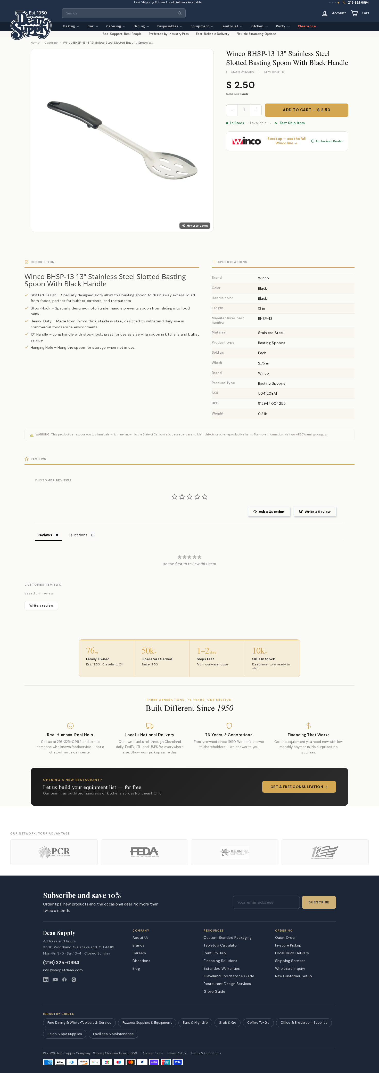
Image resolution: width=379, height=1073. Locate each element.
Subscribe (319, 902)
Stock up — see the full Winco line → (286, 141)
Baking (69, 26)
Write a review (41, 605)
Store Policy (177, 1053)
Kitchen (257, 26)
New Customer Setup (293, 976)
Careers (139, 953)
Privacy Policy (152, 1053)
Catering (114, 26)
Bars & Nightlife (195, 1022)
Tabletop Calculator (221, 945)
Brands (138, 945)
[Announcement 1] (330, 2)
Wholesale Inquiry (290, 968)
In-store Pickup (288, 945)
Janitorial (230, 26)
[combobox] (124, 13)
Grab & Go (227, 1022)
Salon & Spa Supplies (64, 1034)
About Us (141, 937)
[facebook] (64, 979)
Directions (141, 960)
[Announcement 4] (338, 3)
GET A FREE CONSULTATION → (299, 786)
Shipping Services (290, 960)
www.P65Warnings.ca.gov (308, 434)
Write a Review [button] (318, 511)
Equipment (200, 26)
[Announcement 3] (335, 2)
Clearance (307, 26)
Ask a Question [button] (271, 511)
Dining (140, 26)
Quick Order (285, 937)
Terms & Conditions (206, 1053)
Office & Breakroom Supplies (304, 1022)
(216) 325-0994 (61, 963)
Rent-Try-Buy (215, 953)
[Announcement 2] (332, 2)
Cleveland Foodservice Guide (229, 976)
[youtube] (55, 979)
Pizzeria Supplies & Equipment (147, 1022)
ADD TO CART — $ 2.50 (306, 110)
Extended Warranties (222, 968)
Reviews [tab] (44, 534)
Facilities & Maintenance (113, 1034)
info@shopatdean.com (63, 970)
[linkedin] (46, 979)
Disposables (168, 26)
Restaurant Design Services (227, 983)
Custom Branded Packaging (228, 937)
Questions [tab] (78, 534)
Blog (136, 968)
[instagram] (74, 979)
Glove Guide (214, 991)
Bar (91, 26)
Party (281, 26)
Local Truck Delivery (292, 953)
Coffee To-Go (258, 1022)
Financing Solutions (220, 960)
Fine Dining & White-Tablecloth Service (79, 1022)
